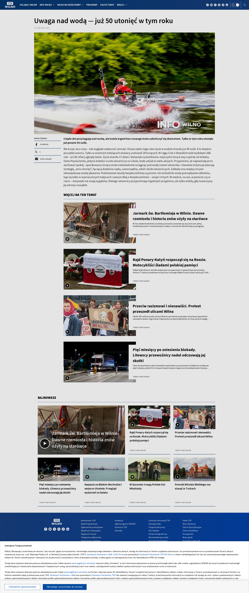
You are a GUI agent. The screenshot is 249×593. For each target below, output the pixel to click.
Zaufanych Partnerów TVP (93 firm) (156, 554)
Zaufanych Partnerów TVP (103, 575)
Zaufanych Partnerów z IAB (62, 575)
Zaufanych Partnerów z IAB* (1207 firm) (105, 554)
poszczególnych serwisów (83, 563)
